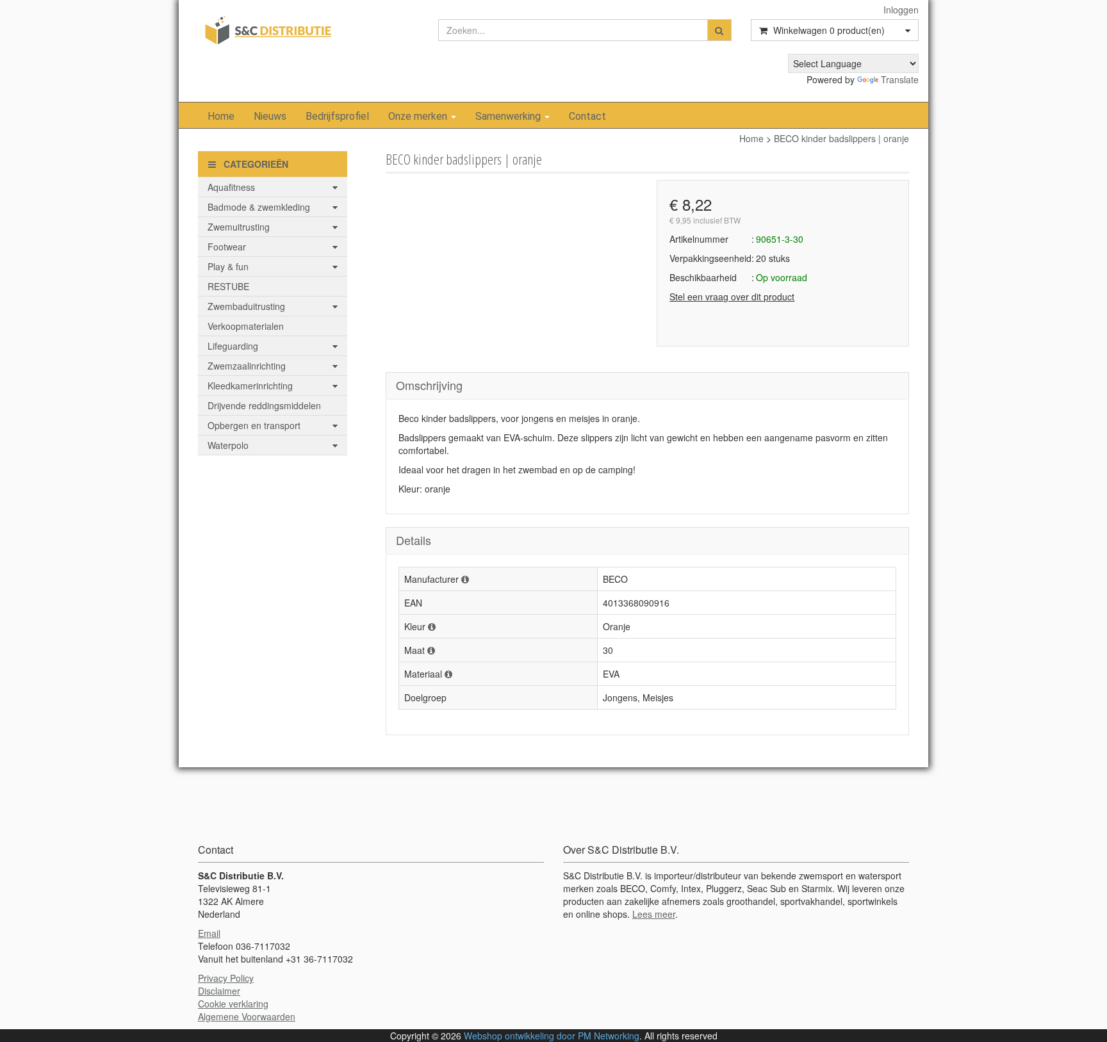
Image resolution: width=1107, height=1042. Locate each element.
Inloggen (901, 9)
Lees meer (653, 914)
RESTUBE (228, 286)
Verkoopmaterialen (246, 326)
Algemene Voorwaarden (246, 1016)
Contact (587, 116)
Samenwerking (509, 116)
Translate (900, 79)
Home (221, 116)
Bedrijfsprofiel (337, 116)
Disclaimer (219, 990)
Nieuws (270, 116)
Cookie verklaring (233, 1003)
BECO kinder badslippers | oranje (841, 138)
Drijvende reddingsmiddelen (264, 405)
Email (209, 933)
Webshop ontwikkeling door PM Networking (551, 1035)
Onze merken (419, 116)
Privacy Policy (226, 978)
